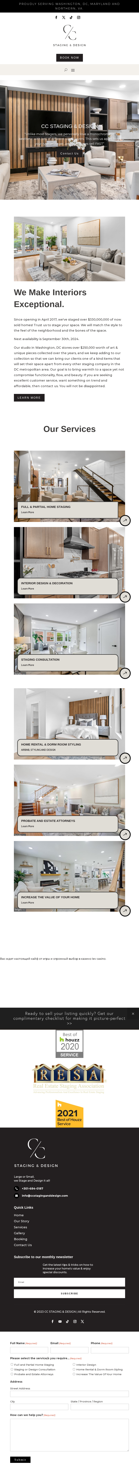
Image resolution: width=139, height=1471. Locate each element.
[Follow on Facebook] (56, 17)
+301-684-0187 (32, 1188)
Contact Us (69, 153)
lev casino (99, 958)
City (12, 1401)
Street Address (20, 1388)
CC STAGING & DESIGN (69, 126)
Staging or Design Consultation (34, 1369)
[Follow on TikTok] (71, 17)
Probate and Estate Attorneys (33, 1374)
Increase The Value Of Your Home (99, 1374)
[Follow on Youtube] (60, 1321)
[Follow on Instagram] (79, 17)
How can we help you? (32, 1415)
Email (61, 1343)
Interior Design (86, 1364)
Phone (101, 1343)
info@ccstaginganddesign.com (45, 1195)
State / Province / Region (87, 1401)
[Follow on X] (64, 17)
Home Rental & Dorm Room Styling (99, 1369)
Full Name (23, 1343)
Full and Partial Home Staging (34, 1364)
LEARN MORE (29, 397)
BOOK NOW (69, 57)
